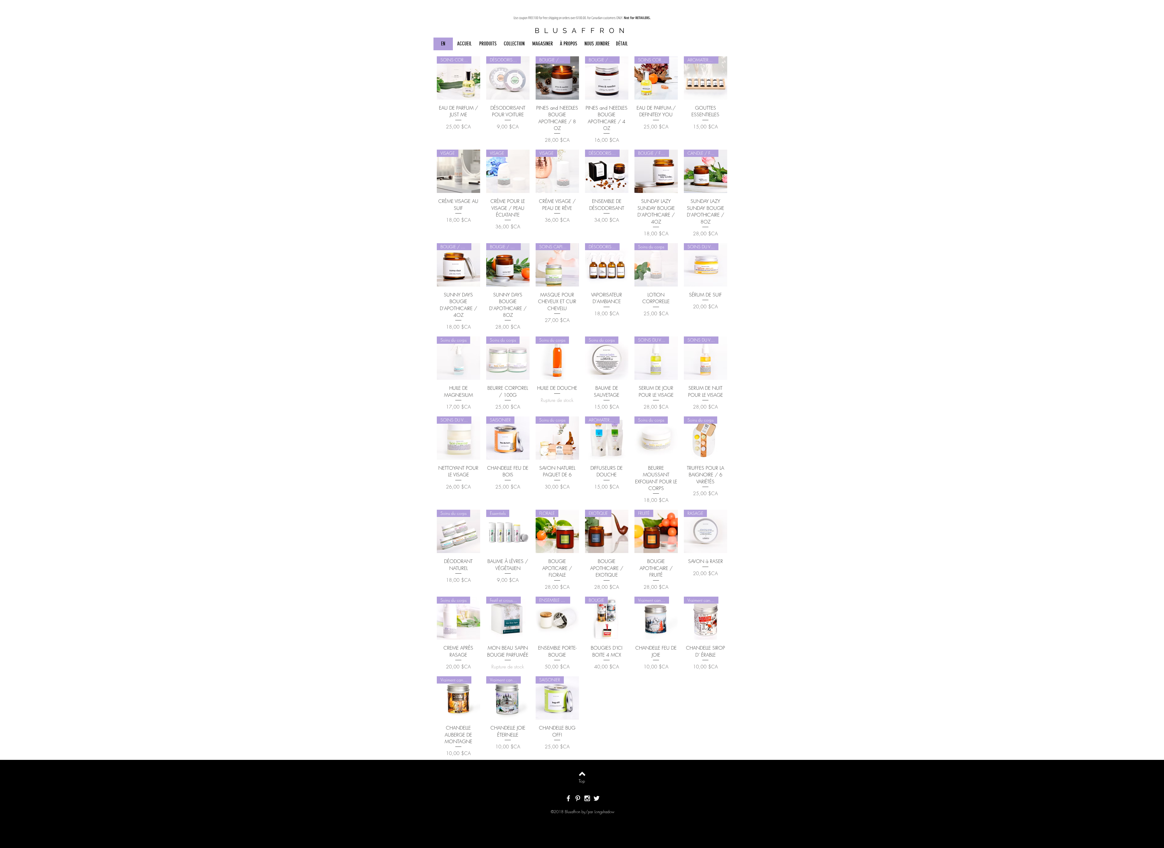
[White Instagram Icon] (587, 798)
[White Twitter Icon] (596, 798)
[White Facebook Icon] (568, 798)
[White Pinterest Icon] (578, 798)
